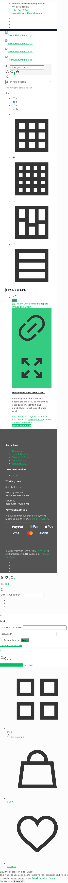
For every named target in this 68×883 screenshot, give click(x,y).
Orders (16, 475)
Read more (6, 881)
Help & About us (20, 454)
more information (38, 518)
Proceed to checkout (11, 665)
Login (24, 640)
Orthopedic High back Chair (28, 392)
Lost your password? (11, 645)
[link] (50, 81)
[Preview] (31, 386)
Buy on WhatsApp (21, 425)
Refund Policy (19, 460)
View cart (28, 665)
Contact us (18, 451)
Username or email (11, 627)
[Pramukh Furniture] (19, 47)
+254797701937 (20, 9)
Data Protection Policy (43, 878)
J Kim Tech (42, 550)
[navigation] (34, 658)
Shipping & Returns (22, 457)
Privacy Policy (19, 463)
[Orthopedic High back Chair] (31, 306)
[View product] (31, 346)
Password (6, 633)
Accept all (18, 881)
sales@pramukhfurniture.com (28, 13)
